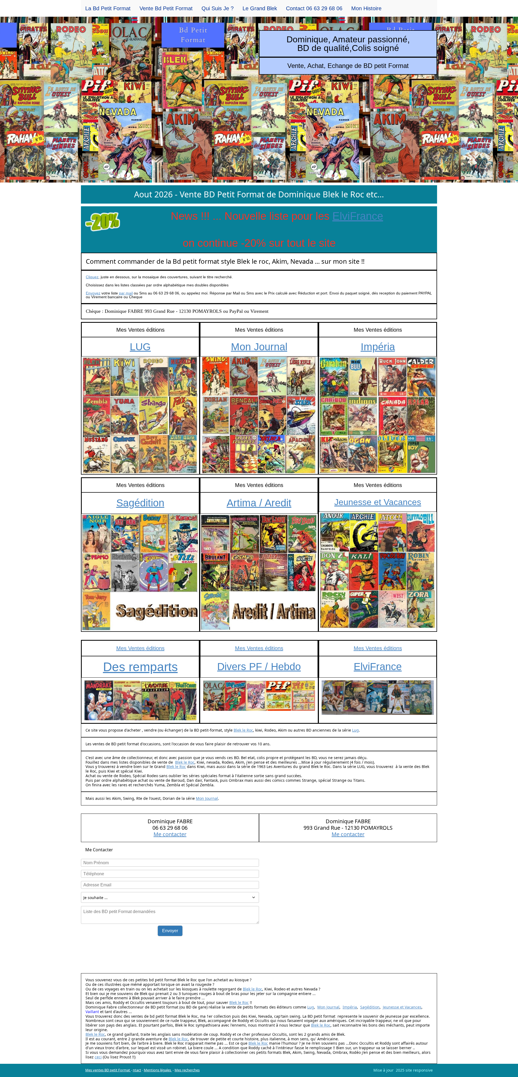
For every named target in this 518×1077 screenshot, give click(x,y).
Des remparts (140, 667)
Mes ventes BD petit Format (108, 1070)
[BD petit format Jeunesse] (378, 570)
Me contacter (170, 834)
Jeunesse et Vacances (377, 502)
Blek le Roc (243, 730)
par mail (126, 293)
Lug (355, 730)
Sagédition (140, 503)
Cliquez (92, 277)
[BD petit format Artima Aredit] (259, 572)
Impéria (378, 346)
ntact (137, 1070)
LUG (140, 346)
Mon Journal (259, 346)
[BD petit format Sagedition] (140, 572)
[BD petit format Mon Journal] (259, 415)
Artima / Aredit (259, 503)
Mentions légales (158, 1070)
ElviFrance (357, 216)
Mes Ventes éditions (140, 648)
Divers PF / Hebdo (259, 666)
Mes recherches (187, 1070)
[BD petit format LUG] (140, 415)
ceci (98, 1056)
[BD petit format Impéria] (378, 415)
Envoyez (93, 293)
